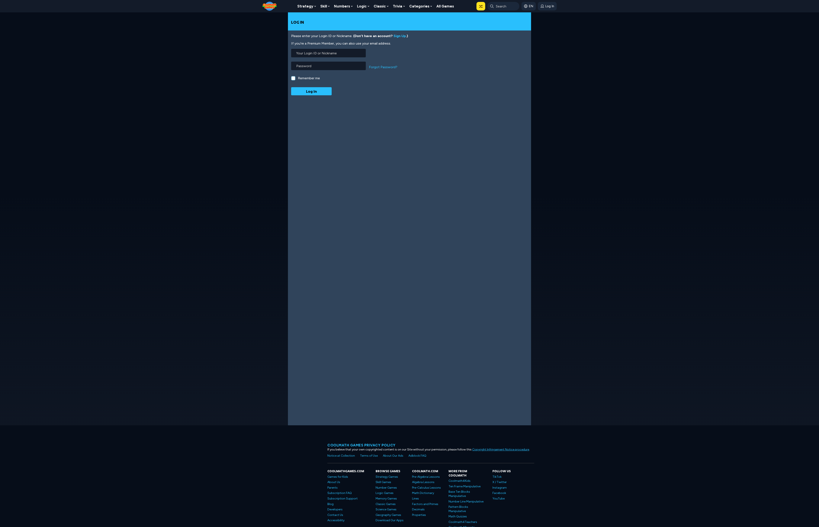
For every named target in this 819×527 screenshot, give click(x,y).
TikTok (497, 477)
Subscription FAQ (339, 493)
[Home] (269, 6)
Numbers (342, 6)
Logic (362, 6)
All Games (445, 6)
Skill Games (383, 482)
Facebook (499, 493)
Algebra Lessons (423, 482)
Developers (335, 509)
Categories (419, 6)
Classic (380, 6)
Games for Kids (337, 477)
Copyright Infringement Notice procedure (500, 449)
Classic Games (386, 504)
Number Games (386, 487)
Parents (332, 487)
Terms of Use (369, 456)
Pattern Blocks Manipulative (458, 509)
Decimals (418, 509)
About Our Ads (393, 456)
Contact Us (335, 515)
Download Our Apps (390, 520)
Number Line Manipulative (466, 501)
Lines (415, 498)
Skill (323, 6)
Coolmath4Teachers (463, 522)
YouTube (498, 498)
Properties (419, 515)
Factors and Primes (425, 504)
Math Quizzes (458, 516)
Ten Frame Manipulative (465, 486)
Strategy (305, 6)
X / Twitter (499, 482)
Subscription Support (342, 498)
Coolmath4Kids (459, 481)
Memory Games (386, 498)
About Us (333, 482)
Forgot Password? (383, 67)
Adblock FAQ (417, 456)
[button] (480, 6)
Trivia (397, 6)
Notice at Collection (341, 456)
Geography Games (388, 515)
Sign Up (400, 36)
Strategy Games (387, 477)
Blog (330, 504)
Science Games (386, 509)
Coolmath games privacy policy (361, 445)
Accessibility (335, 520)
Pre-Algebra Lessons (426, 477)
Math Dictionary (423, 493)
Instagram (499, 487)
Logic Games (385, 493)
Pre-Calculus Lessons (426, 487)
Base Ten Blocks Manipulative (459, 494)
